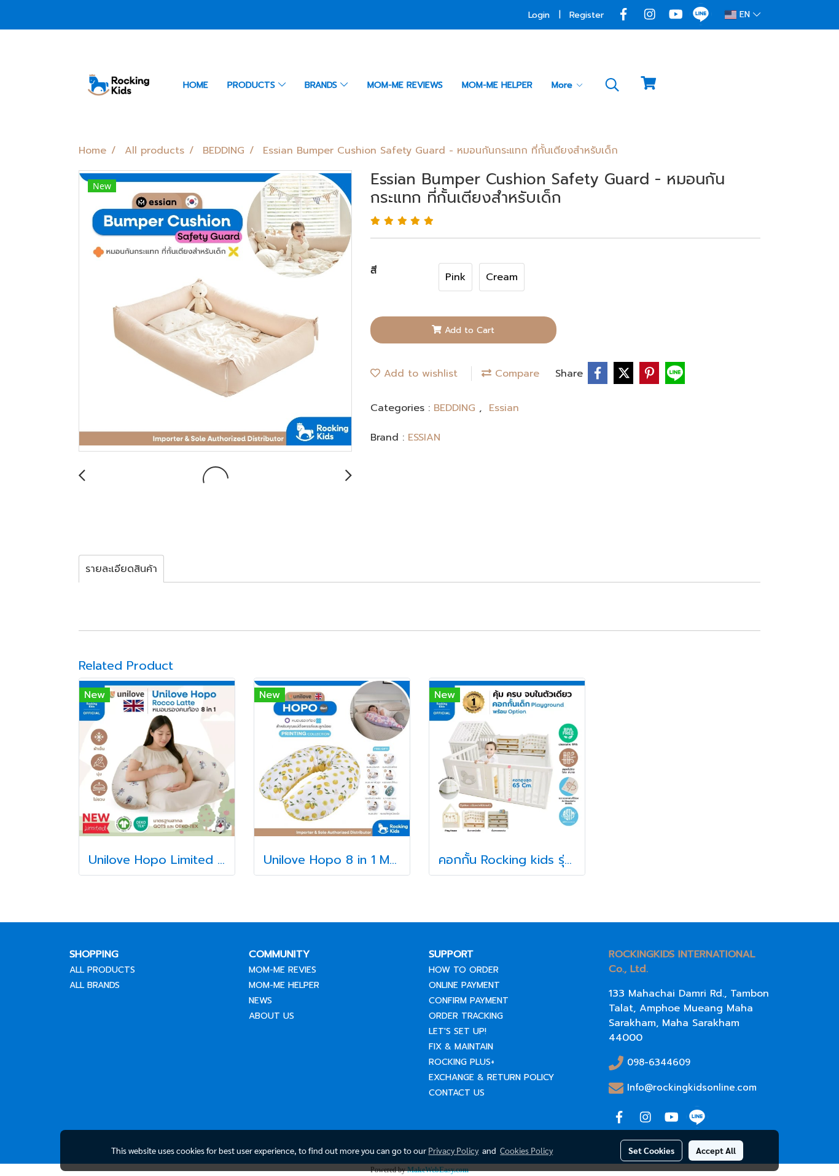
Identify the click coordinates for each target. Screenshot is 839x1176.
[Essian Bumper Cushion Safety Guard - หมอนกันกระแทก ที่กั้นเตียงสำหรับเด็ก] (215, 311)
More (564, 85)
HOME (195, 85)
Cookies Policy (526, 1150)
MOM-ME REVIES (282, 969)
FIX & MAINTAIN (461, 1046)
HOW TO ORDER (464, 969)
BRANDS (322, 85)
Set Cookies (651, 1150)
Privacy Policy (453, 1150)
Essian (504, 408)
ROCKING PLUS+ (461, 1062)
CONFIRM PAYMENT (469, 1000)
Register (586, 15)
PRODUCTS (252, 85)
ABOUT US (271, 1015)
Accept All (716, 1150)
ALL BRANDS (94, 985)
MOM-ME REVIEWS (405, 85)
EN (744, 14)
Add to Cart (468, 330)
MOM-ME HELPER (497, 85)
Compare (515, 373)
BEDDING (456, 408)
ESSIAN (424, 437)
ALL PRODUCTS (102, 969)
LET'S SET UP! (457, 1031)
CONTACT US (457, 1092)
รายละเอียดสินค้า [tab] (121, 569)
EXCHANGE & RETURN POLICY (491, 1077)
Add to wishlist (419, 373)
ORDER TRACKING (466, 1015)
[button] (612, 84)
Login (539, 15)
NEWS (260, 1000)
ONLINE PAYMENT (464, 985)
